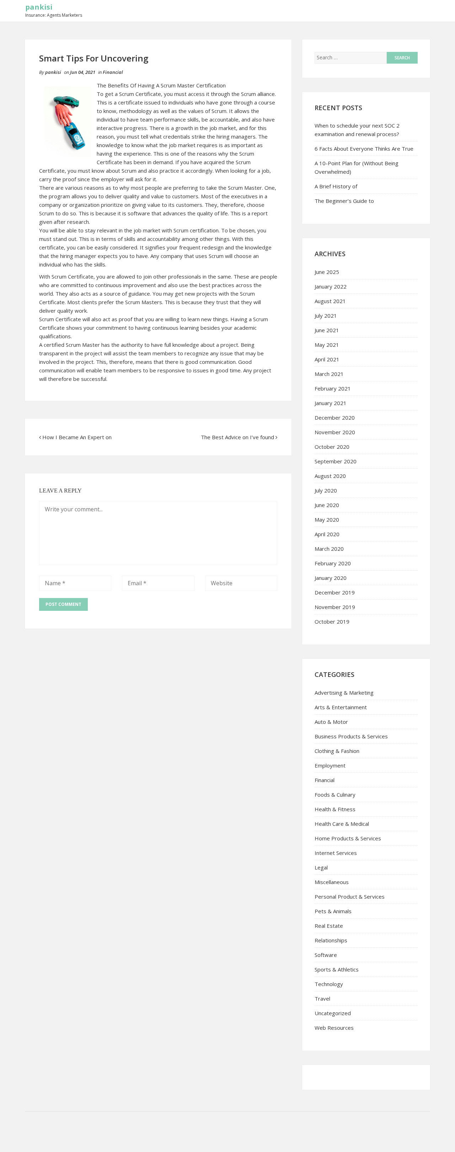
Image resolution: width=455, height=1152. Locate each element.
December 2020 (335, 417)
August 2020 (330, 475)
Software (326, 954)
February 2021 (333, 388)
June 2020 (327, 504)
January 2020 (331, 577)
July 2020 (326, 490)
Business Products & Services (351, 736)
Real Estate (329, 925)
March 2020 (329, 548)
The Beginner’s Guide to (344, 200)
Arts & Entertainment (341, 707)
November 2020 (335, 432)
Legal (321, 867)
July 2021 (326, 315)
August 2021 (330, 301)
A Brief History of (336, 186)
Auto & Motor (331, 721)
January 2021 (331, 403)
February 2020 (333, 563)
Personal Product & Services (350, 896)
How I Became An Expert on (77, 437)
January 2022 (331, 286)
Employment (330, 765)
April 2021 (327, 359)
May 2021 (327, 344)
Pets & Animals (333, 911)
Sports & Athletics (337, 969)
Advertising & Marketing (344, 692)
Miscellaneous (332, 881)
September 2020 (336, 461)
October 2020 (332, 446)
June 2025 (327, 271)
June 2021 (327, 330)
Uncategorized (333, 1013)
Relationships (331, 940)
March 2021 (329, 373)
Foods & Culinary (335, 794)
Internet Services (336, 852)
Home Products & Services (348, 838)
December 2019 (335, 592)
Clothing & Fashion (337, 750)
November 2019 (335, 606)
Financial (113, 72)
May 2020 (327, 519)
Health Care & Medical (342, 823)
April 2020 (327, 534)
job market (222, 127)
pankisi (39, 7)
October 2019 (332, 621)
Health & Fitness (335, 809)
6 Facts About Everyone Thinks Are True (364, 148)
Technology (329, 983)
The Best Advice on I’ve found (237, 437)
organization (84, 204)
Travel (322, 998)
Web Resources (334, 1027)
